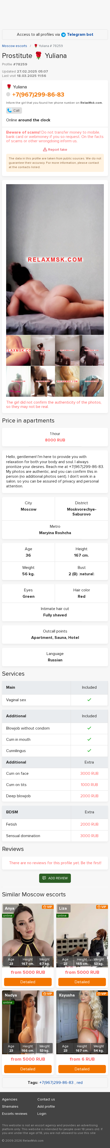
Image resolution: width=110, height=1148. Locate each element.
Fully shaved (55, 615)
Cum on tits (16, 784)
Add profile (46, 1106)
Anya (9, 908)
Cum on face (17, 773)
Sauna (60, 637)
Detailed (27, 982)
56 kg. (28, 574)
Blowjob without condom (28, 728)
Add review (58, 878)
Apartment (41, 637)
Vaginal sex (16, 699)
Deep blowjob (18, 796)
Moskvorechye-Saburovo (81, 512)
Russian (55, 660)
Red (81, 596)
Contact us (46, 1099)
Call (16, 110)
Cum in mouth (18, 739)
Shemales (10, 1106)
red (80, 1082)
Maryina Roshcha (55, 532)
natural (86, 574)
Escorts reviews (14, 1113)
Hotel (73, 637)
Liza (63, 908)
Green (29, 596)
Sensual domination (23, 835)
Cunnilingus (16, 750)
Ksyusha (67, 995)
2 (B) (73, 574)
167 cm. (81, 555)
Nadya (11, 995)
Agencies (9, 1099)
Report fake (57, 149)
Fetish (11, 824)
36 (28, 555)
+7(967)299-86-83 (38, 94)
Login (41, 1113)
